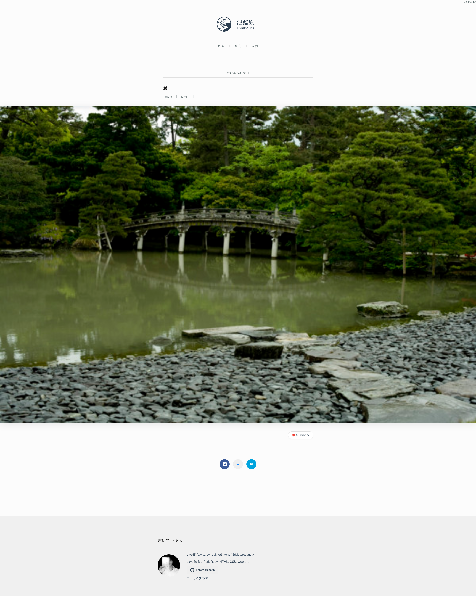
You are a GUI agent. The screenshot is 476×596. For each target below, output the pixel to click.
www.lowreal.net (209, 554)
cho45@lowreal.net (239, 554)
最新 (221, 46)
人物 (255, 46)
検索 (205, 578)
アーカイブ (194, 578)
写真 (238, 46)
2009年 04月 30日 (238, 73)
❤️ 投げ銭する (300, 435)
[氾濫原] (238, 24)
